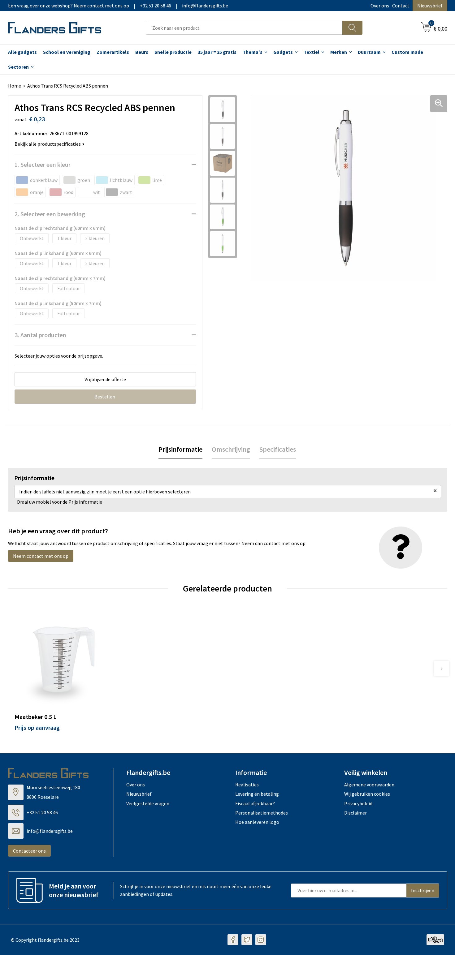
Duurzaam (369, 52)
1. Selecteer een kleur (43, 164)
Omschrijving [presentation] (231, 449)
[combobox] (244, 28)
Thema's (252, 52)
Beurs (141, 52)
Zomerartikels (113, 52)
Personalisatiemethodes (261, 813)
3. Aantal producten (40, 335)
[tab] (180, 449)
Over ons (379, 5)
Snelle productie (173, 52)
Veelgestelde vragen (147, 803)
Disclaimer (355, 813)
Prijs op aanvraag (37, 727)
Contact (401, 5)
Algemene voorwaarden (369, 784)
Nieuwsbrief (430, 5)
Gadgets (283, 52)
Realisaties (247, 784)
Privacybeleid (358, 803)
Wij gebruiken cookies (367, 794)
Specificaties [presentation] (277, 449)
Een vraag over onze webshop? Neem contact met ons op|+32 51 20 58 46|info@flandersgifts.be (118, 5)
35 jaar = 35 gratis (217, 52)
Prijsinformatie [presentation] (180, 449)
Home (14, 86)
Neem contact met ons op (40, 556)
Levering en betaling (257, 794)
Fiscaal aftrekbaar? (255, 803)
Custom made (407, 52)
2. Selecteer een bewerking (50, 214)
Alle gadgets (22, 52)
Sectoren (18, 67)
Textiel (311, 52)
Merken (338, 52)
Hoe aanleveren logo (257, 822)
